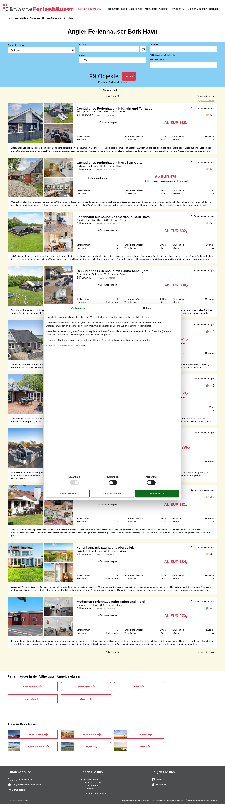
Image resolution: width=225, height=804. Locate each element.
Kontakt (137, 800)
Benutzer (214, 8)
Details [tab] (147, 308)
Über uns (190, 800)
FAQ (152, 800)
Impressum (127, 800)
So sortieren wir (207, 101)
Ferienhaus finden (116, 8)
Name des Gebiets (17, 45)
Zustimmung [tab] (78, 308)
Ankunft (82, 44)
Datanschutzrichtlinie (75, 345)
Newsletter (180, 800)
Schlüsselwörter (157, 59)
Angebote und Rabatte (206, 800)
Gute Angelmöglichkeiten (164, 55)
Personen (154, 44)
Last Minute (135, 8)
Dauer (82, 55)
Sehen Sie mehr (112, 123)
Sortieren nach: (110, 90)
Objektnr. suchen (197, 8)
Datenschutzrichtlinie (164, 800)
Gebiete (163, 8)
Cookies (145, 800)
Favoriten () (178, 8)
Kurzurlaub (151, 8)
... (143, 49)
